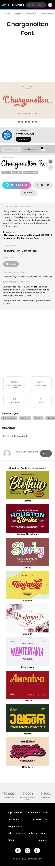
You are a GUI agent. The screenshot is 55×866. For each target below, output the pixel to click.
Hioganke (27, 600)
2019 (14, 382)
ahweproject (25, 134)
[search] (36, 5)
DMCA (11, 840)
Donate (12, 264)
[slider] (29, 149)
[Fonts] (13, 5)
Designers (45, 797)
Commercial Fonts (37, 812)
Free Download (19, 185)
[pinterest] (37, 850)
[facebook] (18, 850)
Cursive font (32, 286)
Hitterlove (27, 767)
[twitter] (27, 850)
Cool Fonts (13, 819)
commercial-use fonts (27, 798)
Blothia (27, 500)
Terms (44, 833)
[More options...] (50, 168)
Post (46, 453)
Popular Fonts (15, 812)
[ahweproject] (8, 135)
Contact (23, 139)
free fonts (9, 797)
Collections (32, 13)
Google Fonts (15, 826)
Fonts (7, 13)
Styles (18, 13)
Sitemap (42, 840)
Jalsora (27, 733)
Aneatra (27, 700)
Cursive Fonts (40, 819)
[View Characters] (50, 161)
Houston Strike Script (27, 534)
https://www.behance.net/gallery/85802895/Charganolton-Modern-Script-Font (27, 236)
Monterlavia (27, 667)
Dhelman (27, 633)
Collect (45, 185)
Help (10, 833)
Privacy (33, 833)
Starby (27, 567)
